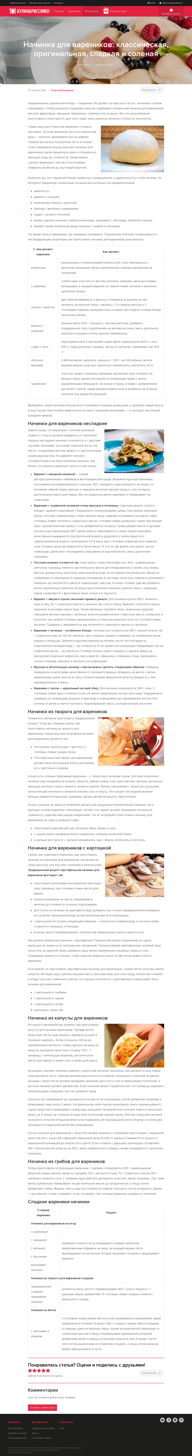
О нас (62, 1428)
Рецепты (59, 11)
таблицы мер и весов (39, 3)
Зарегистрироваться (172, 3)
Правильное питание (43, 1428)
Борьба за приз (118, 11)
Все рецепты (15, 1428)
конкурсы (58, 3)
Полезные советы (104, 64)
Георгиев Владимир (62, 90)
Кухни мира (74, 11)
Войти (153, 3)
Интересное (92, 11)
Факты (35, 1433)
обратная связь (18, 3)
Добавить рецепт (171, 13)
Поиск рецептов (17, 1437)
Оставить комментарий (42, 1407)
